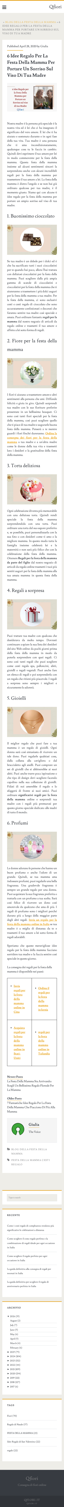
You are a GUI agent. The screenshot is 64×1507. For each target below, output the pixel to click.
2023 (12, 1360)
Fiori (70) (12, 1415)
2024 (12, 1356)
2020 (12, 1373)
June (12, 1329)
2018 (12, 1382)
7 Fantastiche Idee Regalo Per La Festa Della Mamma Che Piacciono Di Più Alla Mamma (31, 1107)
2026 (12, 1316)
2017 (12, 1386)
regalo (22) (12, 1450)
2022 (12, 1365)
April (12, 1338)
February (14, 1347)
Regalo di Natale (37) (17, 1424)
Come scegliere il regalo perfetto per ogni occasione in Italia (27, 1258)
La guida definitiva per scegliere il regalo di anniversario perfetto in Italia (28, 1284)
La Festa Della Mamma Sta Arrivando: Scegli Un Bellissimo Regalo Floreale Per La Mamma (30, 1086)
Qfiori (55, 7)
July (12, 1325)
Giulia (44, 46)
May (12, 1334)
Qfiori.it (32, 1503)
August (13, 1320)
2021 (12, 1369)
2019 (12, 1377)
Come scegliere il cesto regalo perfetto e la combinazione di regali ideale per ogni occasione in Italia (31, 1243)
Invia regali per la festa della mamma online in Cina (19, 999)
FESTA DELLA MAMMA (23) (22, 1433)
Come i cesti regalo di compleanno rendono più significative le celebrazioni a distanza (30, 1228)
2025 (12, 1352)
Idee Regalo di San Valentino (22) (23, 1441)
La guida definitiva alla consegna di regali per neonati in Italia (29, 1271)
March (13, 1343)
